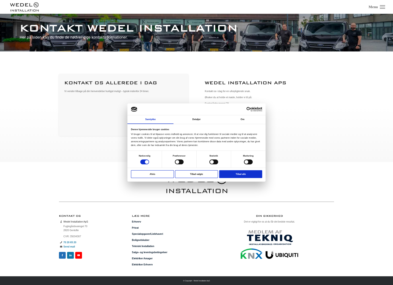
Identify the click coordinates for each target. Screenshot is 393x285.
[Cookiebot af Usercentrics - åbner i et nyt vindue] (248, 109)
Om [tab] (242, 119)
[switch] (179, 161)
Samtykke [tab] (150, 119)
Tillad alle (241, 174)
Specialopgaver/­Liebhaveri (147, 234)
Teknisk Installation (143, 246)
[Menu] (381, 7)
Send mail (69, 246)
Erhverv (136, 221)
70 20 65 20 (69, 242)
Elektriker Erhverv (142, 264)
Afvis (152, 174)
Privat (135, 227)
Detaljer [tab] (196, 119)
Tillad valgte (196, 174)
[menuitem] (381, 7)
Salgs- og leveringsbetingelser (149, 252)
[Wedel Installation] (24, 7)
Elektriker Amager (142, 258)
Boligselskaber (140, 240)
